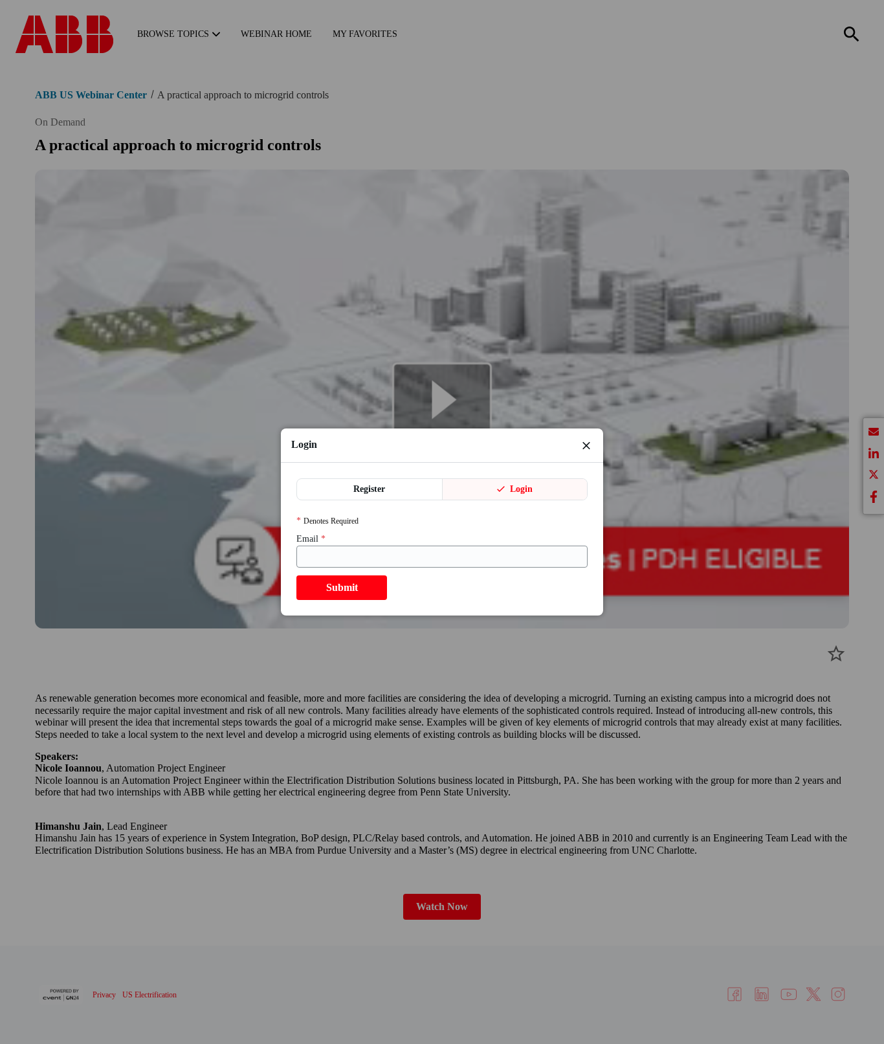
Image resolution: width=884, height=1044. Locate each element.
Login (520, 489)
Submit (342, 587)
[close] (586, 445)
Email (311, 539)
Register (369, 489)
